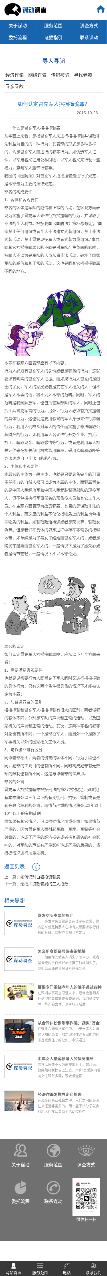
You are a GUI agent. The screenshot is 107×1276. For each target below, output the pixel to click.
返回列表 (14, 867)
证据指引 (53, 37)
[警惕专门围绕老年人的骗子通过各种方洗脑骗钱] (19, 991)
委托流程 (18, 37)
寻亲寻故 (14, 86)
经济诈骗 (14, 75)
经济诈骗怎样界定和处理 (60, 1094)
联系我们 (93, 1265)
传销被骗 (60, 75)
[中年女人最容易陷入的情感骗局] (19, 1066)
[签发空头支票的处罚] (19, 922)
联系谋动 (89, 37)
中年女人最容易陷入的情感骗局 (66, 1058)
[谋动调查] (25, 9)
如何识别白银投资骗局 (40, 877)
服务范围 (53, 25)
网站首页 (13, 1265)
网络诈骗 (37, 75)
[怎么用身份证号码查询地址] (19, 958)
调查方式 (89, 25)
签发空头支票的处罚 (56, 915)
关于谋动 (18, 25)
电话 (67, 1265)
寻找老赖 (83, 75)
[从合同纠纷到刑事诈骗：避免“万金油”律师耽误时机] (19, 1030)
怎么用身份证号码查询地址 (62, 951)
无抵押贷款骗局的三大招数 (44, 884)
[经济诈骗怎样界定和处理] (19, 1100)
